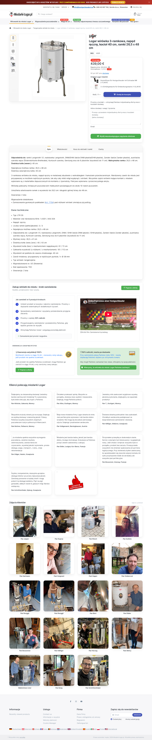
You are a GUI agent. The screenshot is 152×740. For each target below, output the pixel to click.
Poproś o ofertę (131, 288)
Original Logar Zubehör (99, 77)
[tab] (48, 149)
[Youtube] (81, 701)
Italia (95, 729)
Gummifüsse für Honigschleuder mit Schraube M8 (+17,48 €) (118, 81)
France (45, 729)
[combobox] (83, 14)
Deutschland (17, 729)
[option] (13, 38)
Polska (102, 729)
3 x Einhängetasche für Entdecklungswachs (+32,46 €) (121, 87)
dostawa (105, 73)
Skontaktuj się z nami (51, 7)
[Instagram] (76, 701)
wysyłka (22, 737)
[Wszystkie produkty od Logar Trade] (93, 36)
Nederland (63, 729)
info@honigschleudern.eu (83, 7)
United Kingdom (77, 729)
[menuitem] (21, 21)
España (87, 729)
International (112, 729)
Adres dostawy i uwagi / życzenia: (103, 108)
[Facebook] (70, 701)
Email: (93, 127)
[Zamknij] (149, 2)
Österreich (28, 729)
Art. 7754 (49, 202)
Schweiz (37, 729)
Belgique (53, 729)
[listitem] (52, 67)
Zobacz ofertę (118, 2)
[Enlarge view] (52, 67)
